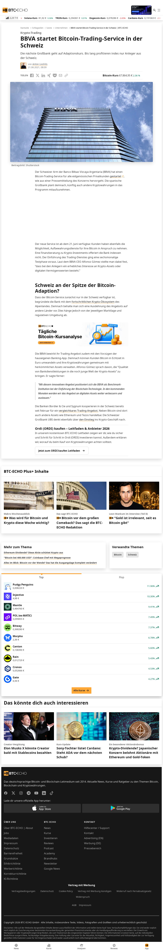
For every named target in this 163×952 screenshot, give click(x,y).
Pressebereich (92, 848)
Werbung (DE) (92, 843)
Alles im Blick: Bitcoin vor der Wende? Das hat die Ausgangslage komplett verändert (50, 562)
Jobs (6, 833)
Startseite (24, 28)
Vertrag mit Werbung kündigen (94, 891)
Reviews (49, 843)
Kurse (47, 833)
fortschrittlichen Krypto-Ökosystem (93, 301)
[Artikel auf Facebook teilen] (32, 75)
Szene (49, 28)
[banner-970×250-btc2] (81, 334)
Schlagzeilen (37, 28)
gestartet (115, 176)
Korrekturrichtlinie (15, 873)
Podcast (49, 848)
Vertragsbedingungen (23, 891)
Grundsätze (11, 858)
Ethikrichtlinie (12, 863)
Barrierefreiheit (13, 853)
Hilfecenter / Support (97, 828)
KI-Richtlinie (11, 879)
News (47, 828)
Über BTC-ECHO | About (18, 828)
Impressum (11, 843)
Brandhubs (50, 858)
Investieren (50, 838)
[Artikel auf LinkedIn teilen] (43, 75)
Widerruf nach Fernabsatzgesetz (134, 891)
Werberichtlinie (13, 868)
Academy (49, 853)
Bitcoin (118, 554)
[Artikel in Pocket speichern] (55, 75)
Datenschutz (11, 848)
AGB (74, 905)
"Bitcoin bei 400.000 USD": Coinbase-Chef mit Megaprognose (37, 557)
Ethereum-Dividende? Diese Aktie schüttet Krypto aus (33, 552)
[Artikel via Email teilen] (60, 75)
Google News (52, 868)
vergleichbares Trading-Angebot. (78, 410)
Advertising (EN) (93, 838)
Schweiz (132, 554)
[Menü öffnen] (158, 10)
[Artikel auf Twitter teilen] (37, 75)
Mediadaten (11, 838)
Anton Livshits (39, 64)
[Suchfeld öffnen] (154, 10)
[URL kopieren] (66, 75)
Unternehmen (61, 28)
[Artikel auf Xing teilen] (49, 75)
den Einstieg (87, 419)
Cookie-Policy (66, 891)
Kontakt (89, 833)
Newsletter (50, 863)
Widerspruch (83, 896)
